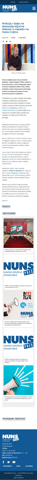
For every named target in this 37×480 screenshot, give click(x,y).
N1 (7, 201)
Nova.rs (5, 108)
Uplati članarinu (23, 2)
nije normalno (9, 154)
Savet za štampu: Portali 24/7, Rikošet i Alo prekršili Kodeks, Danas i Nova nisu (18, 250)
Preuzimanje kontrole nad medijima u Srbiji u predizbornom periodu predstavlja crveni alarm (18, 398)
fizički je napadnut (15, 171)
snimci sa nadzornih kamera (13, 109)
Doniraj (13, 2)
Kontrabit (20, 478)
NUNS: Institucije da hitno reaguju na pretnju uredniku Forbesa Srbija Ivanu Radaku (16, 360)
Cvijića (19, 141)
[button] (32, 8)
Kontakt (4, 2)
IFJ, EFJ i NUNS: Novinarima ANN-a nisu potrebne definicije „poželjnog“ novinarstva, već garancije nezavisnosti (18, 323)
